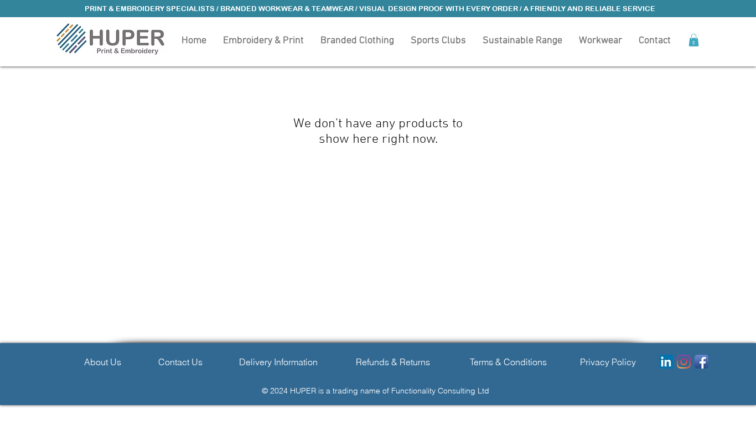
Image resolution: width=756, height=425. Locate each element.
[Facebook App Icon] (701, 362)
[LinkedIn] (666, 362)
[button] (357, 40)
